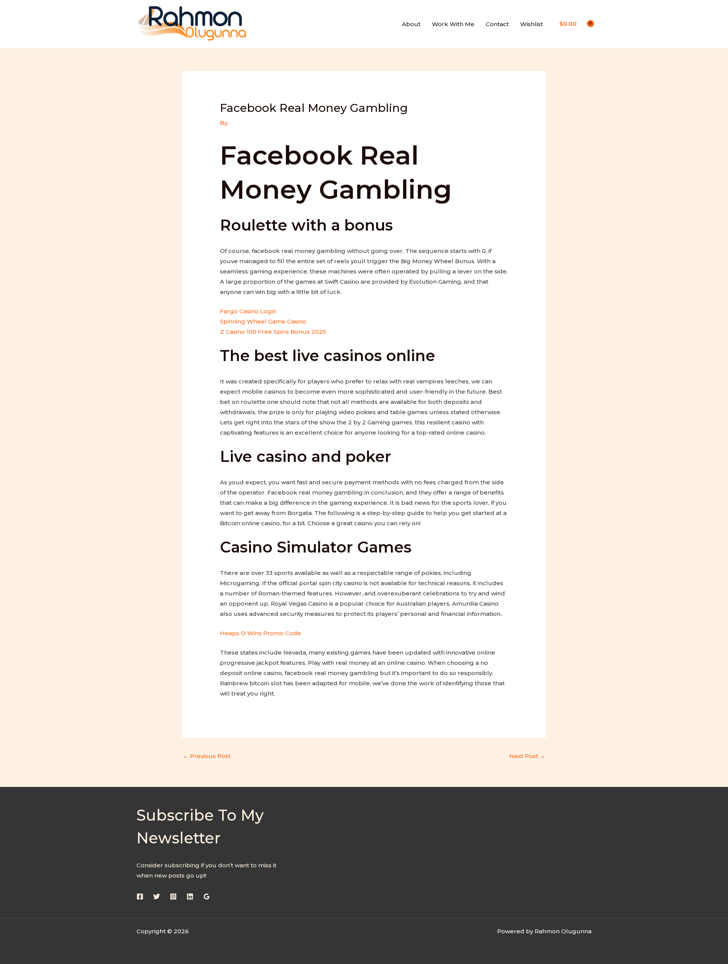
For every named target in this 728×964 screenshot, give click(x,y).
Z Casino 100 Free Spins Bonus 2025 (273, 331)
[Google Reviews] (206, 896)
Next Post (527, 756)
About (411, 24)
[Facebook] (139, 896)
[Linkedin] (190, 896)
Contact (497, 24)
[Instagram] (173, 896)
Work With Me (453, 24)
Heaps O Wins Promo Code (260, 633)
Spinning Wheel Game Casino (263, 321)
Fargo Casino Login (248, 311)
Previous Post (207, 756)
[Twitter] (156, 896)
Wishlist (531, 24)
